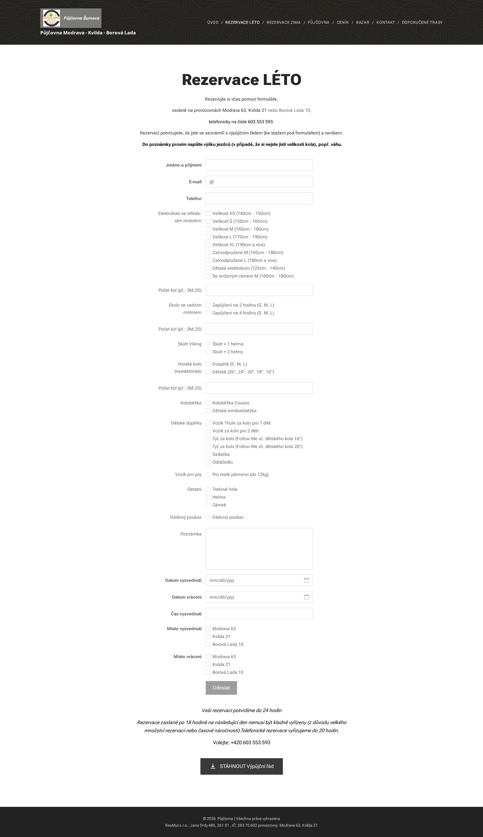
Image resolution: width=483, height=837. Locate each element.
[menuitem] (214, 22)
